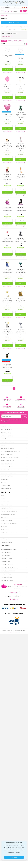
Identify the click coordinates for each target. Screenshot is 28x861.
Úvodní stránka (4, 15)
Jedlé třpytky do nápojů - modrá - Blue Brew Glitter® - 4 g (7, 271)
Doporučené (3, 40)
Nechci (14, 854)
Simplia (10, 632)
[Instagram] (14, 599)
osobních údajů (17, 419)
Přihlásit (24, 416)
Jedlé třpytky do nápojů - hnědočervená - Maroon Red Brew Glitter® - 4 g (7, 178)
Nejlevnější (10, 40)
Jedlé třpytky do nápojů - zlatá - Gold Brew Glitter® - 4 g (20, 300)
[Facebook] (10, 599)
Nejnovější (21, 40)
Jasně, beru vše (14, 857)
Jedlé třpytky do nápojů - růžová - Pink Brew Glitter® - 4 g (7, 209)
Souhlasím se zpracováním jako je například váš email (15, 420)
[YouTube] (17, 599)
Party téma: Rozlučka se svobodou (9, 33)
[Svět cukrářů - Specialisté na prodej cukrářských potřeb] (5, 11)
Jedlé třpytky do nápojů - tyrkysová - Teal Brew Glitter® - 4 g (20, 271)
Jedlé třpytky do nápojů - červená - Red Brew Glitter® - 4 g (7, 240)
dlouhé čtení (8, 850)
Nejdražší (15, 40)
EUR (6, 7)
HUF (9, 7)
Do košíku (7, 69)
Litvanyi (17, 632)
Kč (3, 7)
